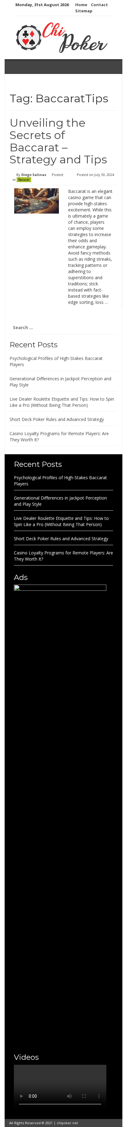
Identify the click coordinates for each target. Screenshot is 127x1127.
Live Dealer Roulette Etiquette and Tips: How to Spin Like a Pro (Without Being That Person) (62, 402)
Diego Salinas (33, 174)
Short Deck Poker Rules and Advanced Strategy (57, 419)
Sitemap (83, 11)
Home (81, 4)
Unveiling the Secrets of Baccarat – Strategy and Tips (58, 141)
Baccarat (24, 180)
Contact (99, 4)
